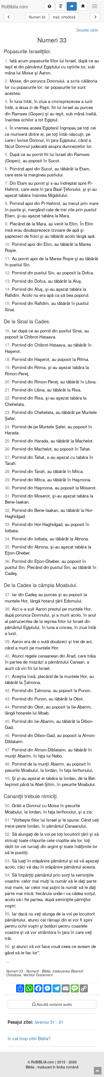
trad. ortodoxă (64, 16)
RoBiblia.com (14, 6)
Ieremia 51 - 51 (49, 1022)
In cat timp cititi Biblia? (29, 1038)
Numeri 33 (37, 16)
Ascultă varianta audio (54, 1004)
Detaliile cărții (87, 30)
